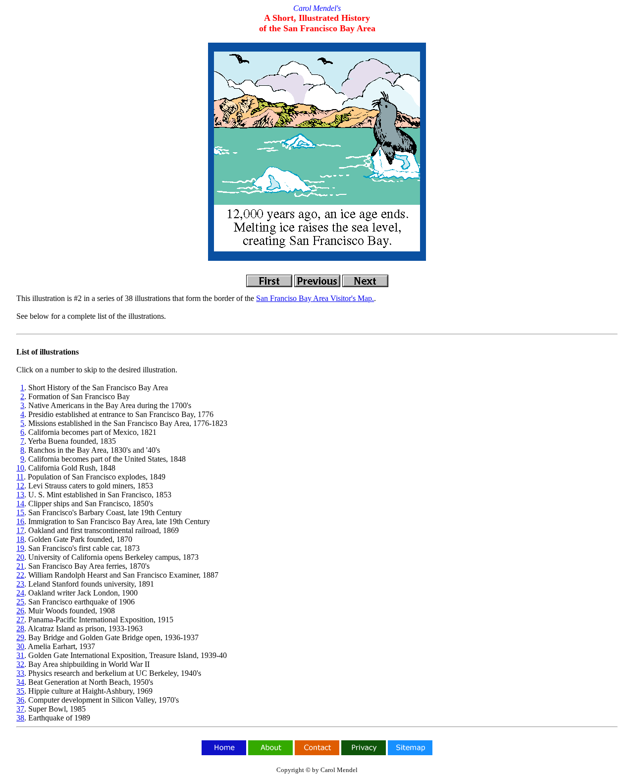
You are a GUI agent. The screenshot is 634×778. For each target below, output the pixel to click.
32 (20, 664)
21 (20, 566)
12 (20, 485)
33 (20, 673)
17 (20, 530)
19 (20, 548)
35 (20, 691)
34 (20, 682)
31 (20, 655)
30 (20, 646)
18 (20, 539)
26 (20, 610)
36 (20, 700)
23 (20, 584)
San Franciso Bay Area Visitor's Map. (315, 298)
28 (20, 628)
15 (20, 512)
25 (20, 602)
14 (20, 503)
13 (20, 494)
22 (20, 575)
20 (20, 557)
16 (20, 521)
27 (20, 619)
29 (20, 637)
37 (20, 709)
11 (20, 477)
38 (20, 718)
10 (20, 468)
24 (20, 593)
